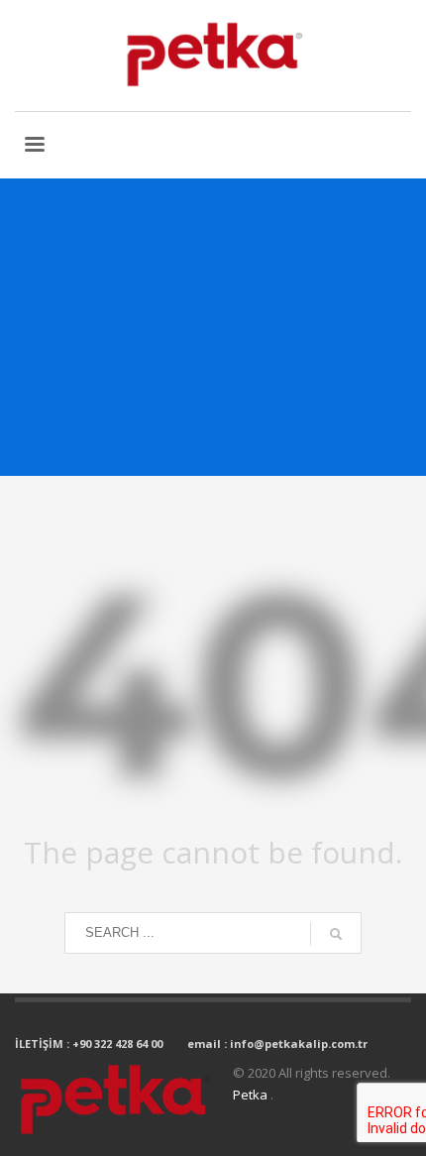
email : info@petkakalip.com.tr (277, 1043)
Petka (251, 1094)
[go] (336, 934)
